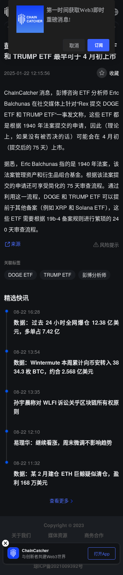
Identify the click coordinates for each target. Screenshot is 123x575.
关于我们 (21, 535)
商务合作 (94, 535)
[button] (115, 12)
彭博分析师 (94, 274)
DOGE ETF (20, 274)
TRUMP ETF (57, 274)
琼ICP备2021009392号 (58, 565)
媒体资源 (57, 535)
